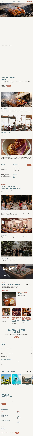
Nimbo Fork (3, 416)
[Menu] (2, 1)
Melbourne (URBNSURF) (4, 415)
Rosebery (2, 414)
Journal (18, 418)
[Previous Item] (2, 9)
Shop (18, 416)
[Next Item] (31, 9)
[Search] (26, 1)
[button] (6, 348)
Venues (18, 412)
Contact (18, 422)
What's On (18, 417)
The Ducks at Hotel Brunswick (5, 420)
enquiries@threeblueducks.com (5, 176)
